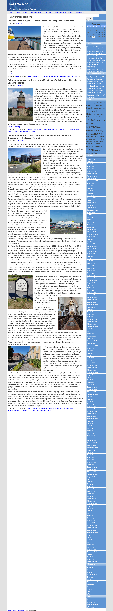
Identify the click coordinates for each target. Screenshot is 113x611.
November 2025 (92, 176)
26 (93, 37)
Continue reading (15, 74)
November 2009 (92, 552)
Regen (88, 136)
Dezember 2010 (92, 525)
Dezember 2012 (92, 467)
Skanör (10, 131)
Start (10, 12)
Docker (88, 108)
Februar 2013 (91, 462)
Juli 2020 (90, 285)
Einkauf (29, 129)
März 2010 (90, 547)
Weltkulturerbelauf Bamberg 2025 (96, 96)
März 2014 (90, 433)
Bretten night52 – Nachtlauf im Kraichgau (96, 78)
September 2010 (92, 532)
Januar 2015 (91, 409)
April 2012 (90, 486)
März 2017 (90, 360)
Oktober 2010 (91, 530)
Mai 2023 (90, 241)
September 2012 (92, 474)
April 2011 (90, 515)
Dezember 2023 (92, 229)
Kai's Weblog (19, 4)
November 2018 (92, 321)
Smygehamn (24, 410)
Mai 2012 (90, 484)
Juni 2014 (90, 426)
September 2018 (92, 326)
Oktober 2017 (91, 343)
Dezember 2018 (92, 319)
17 (88, 34)
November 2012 (92, 469)
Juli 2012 (90, 479)
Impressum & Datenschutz (64, 12)
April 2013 (90, 457)
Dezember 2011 (92, 496)
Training (104, 144)
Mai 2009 (90, 557)
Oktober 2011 (91, 501)
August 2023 (91, 237)
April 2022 (90, 261)
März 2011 (90, 518)
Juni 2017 (90, 353)
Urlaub (76, 76)
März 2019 (90, 317)
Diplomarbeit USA (93, 575)
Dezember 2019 (92, 297)
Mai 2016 (90, 380)
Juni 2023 (90, 239)
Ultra (91, 146)
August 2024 (91, 212)
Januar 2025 (91, 200)
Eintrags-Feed (91, 602)
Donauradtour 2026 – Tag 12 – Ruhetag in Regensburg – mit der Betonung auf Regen (96, 58)
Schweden (77, 129)
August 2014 (91, 421)
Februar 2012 (91, 491)
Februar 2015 (91, 406)
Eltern (103, 108)
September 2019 (92, 304)
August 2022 (91, 254)
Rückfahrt (69, 129)
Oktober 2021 (91, 268)
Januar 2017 (91, 363)
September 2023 (92, 234)
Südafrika (89, 144)
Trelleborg (62, 76)
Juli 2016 (90, 377)
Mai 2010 (90, 542)
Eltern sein (90, 577)
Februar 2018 (91, 336)
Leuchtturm (55, 129)
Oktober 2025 (91, 178)
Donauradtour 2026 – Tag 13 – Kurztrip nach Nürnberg (96, 52)
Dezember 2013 (92, 440)
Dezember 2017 (92, 341)
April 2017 (90, 358)
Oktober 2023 (91, 232)
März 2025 (90, 195)
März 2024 (90, 222)
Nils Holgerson (43, 76)
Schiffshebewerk (14, 410)
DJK (104, 105)
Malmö (62, 129)
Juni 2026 (90, 161)
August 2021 (91, 271)
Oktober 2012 (91, 472)
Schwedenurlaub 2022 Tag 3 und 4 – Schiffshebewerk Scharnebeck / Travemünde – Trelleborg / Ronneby (40, 136)
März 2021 (90, 273)
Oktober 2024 (91, 207)
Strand (101, 141)
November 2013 (92, 443)
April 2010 (90, 545)
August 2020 (91, 283)
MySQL (100, 127)
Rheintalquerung (90, 139)
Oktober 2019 (91, 302)
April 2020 (90, 287)
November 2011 (92, 498)
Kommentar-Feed (92, 605)
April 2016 (90, 382)
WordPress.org (91, 607)
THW (88, 591)
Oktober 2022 (91, 249)
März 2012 (90, 489)
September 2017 (92, 346)
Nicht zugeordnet (92, 582)
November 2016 (92, 368)
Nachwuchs (89, 131)
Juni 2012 (90, 481)
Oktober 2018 (91, 324)
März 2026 (90, 169)
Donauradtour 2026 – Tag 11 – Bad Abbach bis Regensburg (96, 64)
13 (96, 32)
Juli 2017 (90, 351)
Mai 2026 (90, 164)
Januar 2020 (91, 295)
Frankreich (91, 110)
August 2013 (91, 450)
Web (88, 594)
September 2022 (92, 251)
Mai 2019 (90, 312)
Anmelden (90, 600)
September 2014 (92, 418)
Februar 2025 (91, 198)
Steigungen (95, 141)
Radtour (98, 133)
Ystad (50, 410)
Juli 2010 (90, 537)
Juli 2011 (90, 508)
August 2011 (91, 506)
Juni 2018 (90, 329)
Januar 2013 (91, 465)
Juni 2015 (90, 399)
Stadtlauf (89, 141)
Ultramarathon (98, 146)
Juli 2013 (90, 452)
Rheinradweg (99, 136)
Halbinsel (47, 129)
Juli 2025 (90, 186)
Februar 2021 (91, 275)
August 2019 (91, 307)
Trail (100, 144)
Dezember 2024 (92, 203)
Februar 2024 (91, 224)
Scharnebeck (68, 408)
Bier (87, 105)
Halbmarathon (92, 113)
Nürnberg (98, 130)
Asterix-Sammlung (21, 12)
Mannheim (91, 123)
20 (96, 34)
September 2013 (92, 448)
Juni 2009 (90, 554)
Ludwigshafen (101, 120)
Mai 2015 (90, 401)
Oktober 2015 (91, 392)
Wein (98, 150)
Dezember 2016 (92, 365)
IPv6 (97, 117)
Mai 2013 (90, 455)
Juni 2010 (90, 540)
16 (104, 32)
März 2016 (90, 384)
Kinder (100, 117)
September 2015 (92, 394)
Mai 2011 (90, 513)
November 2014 (92, 414)
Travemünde (53, 76)
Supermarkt (18, 131)
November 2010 (92, 528)
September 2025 (92, 181)
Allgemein (90, 567)
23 (104, 34)
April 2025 (90, 193)
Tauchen (89, 589)
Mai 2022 (90, 258)
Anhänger (93, 103)
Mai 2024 (90, 217)
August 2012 (91, 477)
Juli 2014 (90, 423)
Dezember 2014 (92, 411)
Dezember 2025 (92, 174)
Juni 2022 (90, 256)
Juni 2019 (90, 309)
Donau (94, 108)
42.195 (88, 103)
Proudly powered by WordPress (15, 610)
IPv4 (94, 117)
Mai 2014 (90, 428)
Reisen (17, 76)
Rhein (92, 136)
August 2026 (91, 159)
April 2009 (90, 559)
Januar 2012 (91, 494)
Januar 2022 (91, 266)
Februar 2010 (91, 549)
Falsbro (35, 129)
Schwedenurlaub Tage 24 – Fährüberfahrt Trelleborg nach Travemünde (41, 20)
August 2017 (91, 348)
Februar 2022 (91, 263)
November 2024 (92, 205)
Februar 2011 (91, 520)
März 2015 (90, 404)
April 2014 (90, 431)
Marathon (92, 127)
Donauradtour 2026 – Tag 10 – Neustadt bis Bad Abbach (96, 70)
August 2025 (91, 183)
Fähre (29, 76)
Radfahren (90, 134)
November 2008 (92, 562)
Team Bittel (95, 144)
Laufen (90, 120)
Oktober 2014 (91, 416)
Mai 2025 (90, 190)
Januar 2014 (91, 438)
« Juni (88, 41)
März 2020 (90, 290)
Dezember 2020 (92, 278)
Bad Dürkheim (101, 103)
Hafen (41, 129)
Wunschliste (80, 12)
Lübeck (34, 76)
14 (99, 32)
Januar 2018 (91, 338)
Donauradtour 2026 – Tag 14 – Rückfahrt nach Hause (96, 48)
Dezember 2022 (92, 246)
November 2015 (92, 389)
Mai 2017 (90, 355)
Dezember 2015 (92, 387)
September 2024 (92, 210)
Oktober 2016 (91, 370)
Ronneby (60, 408)
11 (90, 32)
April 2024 (90, 220)
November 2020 (92, 280)
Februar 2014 (91, 435)
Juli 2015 (90, 397)
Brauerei (91, 105)
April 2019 (90, 314)
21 (99, 34)
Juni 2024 (90, 215)
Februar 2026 (91, 171)
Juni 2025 (90, 188)
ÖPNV (96, 153)
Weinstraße (89, 153)
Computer (90, 572)
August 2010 (91, 535)
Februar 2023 (91, 244)
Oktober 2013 (91, 445)
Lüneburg (41, 408)
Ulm (87, 146)
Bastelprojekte (36, 12)
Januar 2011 (91, 523)
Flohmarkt (48, 12)
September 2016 (92, 372)
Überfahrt (70, 76)
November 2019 (92, 300)
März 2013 (90, 460)
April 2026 (90, 166)
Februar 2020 (91, 292)
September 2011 (92, 503)
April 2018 (90, 334)
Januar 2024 (91, 227)
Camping (99, 105)
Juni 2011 (90, 511)
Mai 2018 (90, 331)
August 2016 (91, 375)
